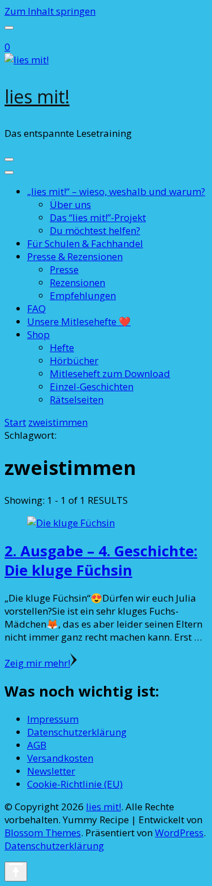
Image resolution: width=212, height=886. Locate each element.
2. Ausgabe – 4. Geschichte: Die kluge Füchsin (101, 560)
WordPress (179, 832)
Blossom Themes (43, 832)
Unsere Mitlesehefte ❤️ (79, 321)
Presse (64, 269)
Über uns (70, 204)
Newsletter (51, 770)
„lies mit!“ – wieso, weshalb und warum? (116, 191)
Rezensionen (77, 282)
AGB (36, 744)
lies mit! (37, 96)
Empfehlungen (83, 295)
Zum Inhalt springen (50, 11)
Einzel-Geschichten (91, 386)
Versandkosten (60, 757)
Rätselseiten (76, 399)
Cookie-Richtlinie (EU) (75, 783)
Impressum (53, 718)
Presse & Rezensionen (75, 256)
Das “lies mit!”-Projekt (98, 217)
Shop (38, 334)
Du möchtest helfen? (95, 230)
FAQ (36, 308)
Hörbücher (74, 360)
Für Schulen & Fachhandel (85, 243)
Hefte (62, 347)
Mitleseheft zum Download (110, 373)
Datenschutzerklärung (77, 731)
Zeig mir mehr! (37, 662)
